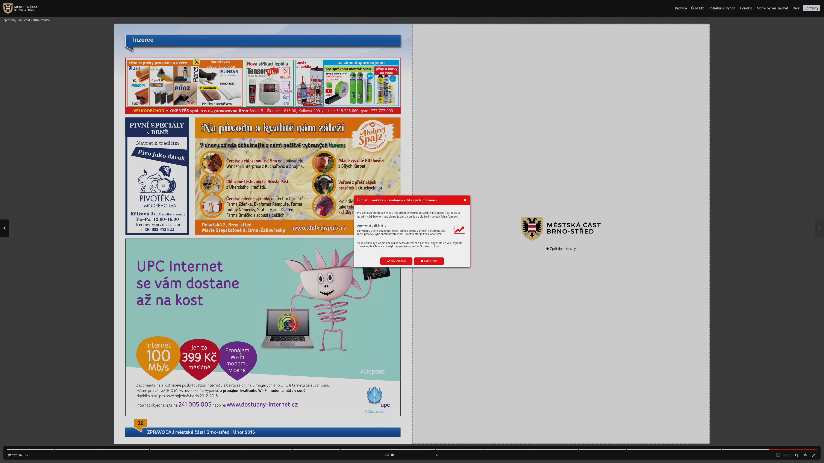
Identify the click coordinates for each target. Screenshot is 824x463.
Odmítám (430, 261)
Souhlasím (398, 261)
